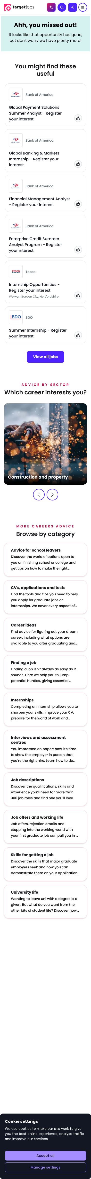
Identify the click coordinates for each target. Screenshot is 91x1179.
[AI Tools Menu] (51, 7)
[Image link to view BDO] (16, 317)
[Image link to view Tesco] (16, 271)
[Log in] (72, 7)
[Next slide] (52, 494)
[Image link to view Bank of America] (16, 94)
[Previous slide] (39, 494)
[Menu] (82, 7)
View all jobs (45, 357)
